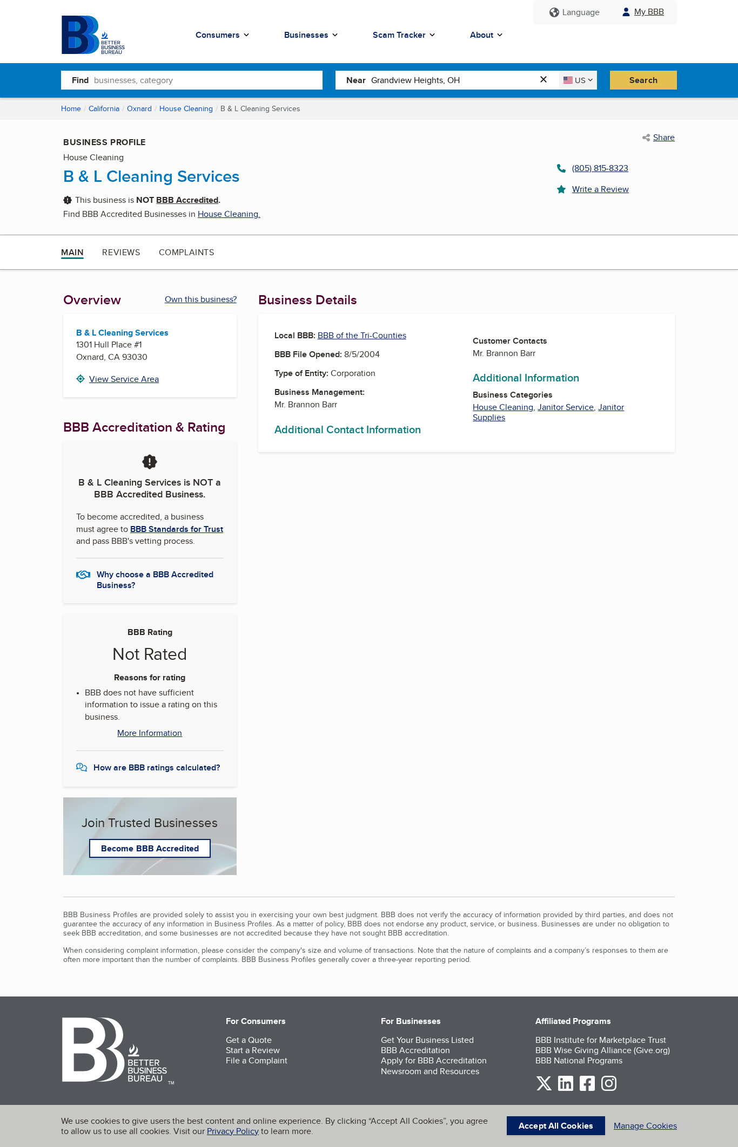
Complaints (186, 252)
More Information (149, 733)
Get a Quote (249, 1040)
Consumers (218, 35)
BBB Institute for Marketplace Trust (600, 1040)
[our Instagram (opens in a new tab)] (609, 1089)
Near (356, 80)
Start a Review (253, 1050)
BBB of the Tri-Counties (362, 335)
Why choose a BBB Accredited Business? (155, 579)
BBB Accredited (187, 200)
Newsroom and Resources (430, 1071)
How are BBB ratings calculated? (156, 767)
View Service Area (124, 379)
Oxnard (139, 108)
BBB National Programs (578, 1060)
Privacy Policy (233, 1131)
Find (80, 80)
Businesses (306, 35)
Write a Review (600, 189)
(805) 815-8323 (600, 168)
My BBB (649, 11)
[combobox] (208, 80)
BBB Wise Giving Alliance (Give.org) (602, 1050)
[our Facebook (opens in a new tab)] (587, 1089)
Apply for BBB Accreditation (434, 1060)
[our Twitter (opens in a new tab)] (544, 1089)
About (481, 35)
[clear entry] (546, 80)
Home (71, 108)
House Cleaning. (229, 214)
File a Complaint (256, 1060)
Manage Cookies (645, 1126)
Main (72, 252)
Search (643, 80)
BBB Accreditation (415, 1050)
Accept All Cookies (556, 1125)
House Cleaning (186, 108)
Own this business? (201, 299)
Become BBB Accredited (150, 848)
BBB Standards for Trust (176, 529)
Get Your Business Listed (427, 1040)
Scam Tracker (399, 35)
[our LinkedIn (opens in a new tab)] (565, 1089)
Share (664, 137)
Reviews (121, 252)
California (104, 108)
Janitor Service (566, 407)
